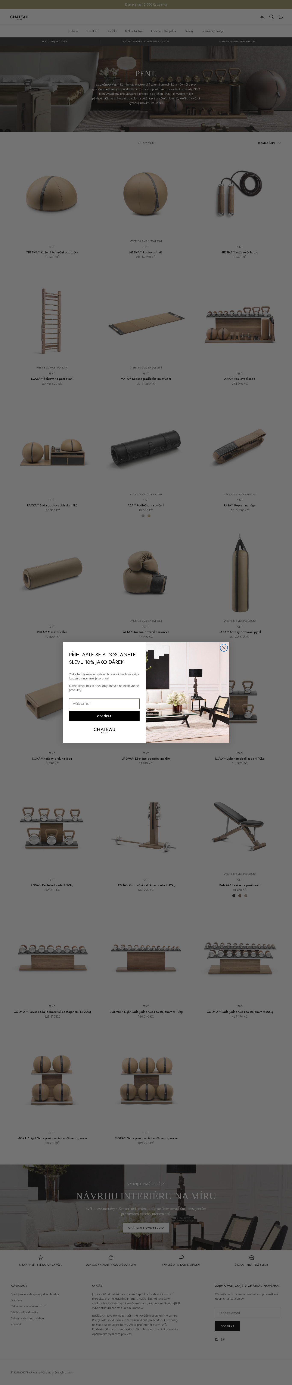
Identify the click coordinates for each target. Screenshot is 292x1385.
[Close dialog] (224, 647)
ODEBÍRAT (104, 716)
